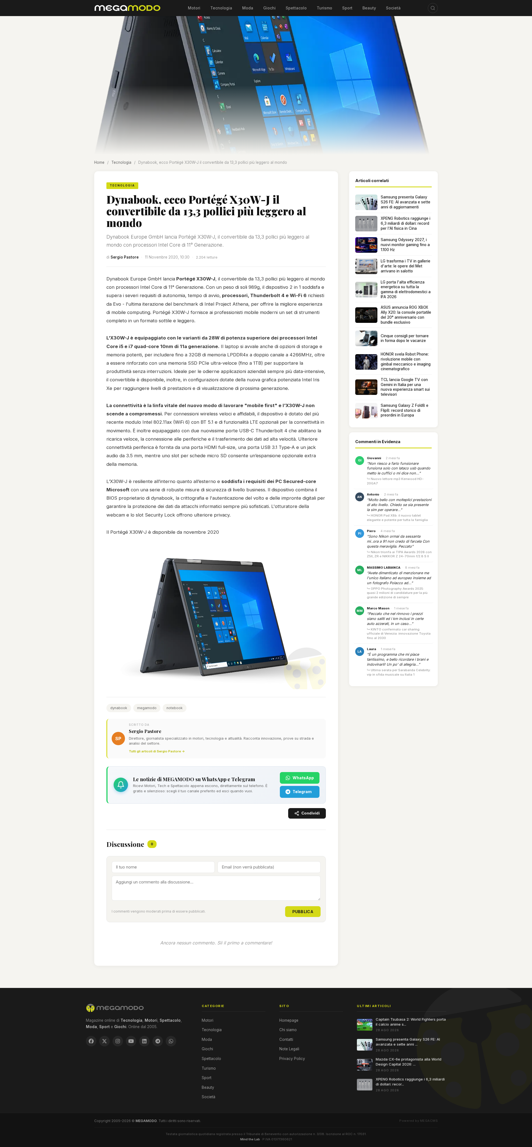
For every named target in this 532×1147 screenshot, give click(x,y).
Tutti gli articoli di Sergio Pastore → (157, 751)
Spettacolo (296, 8)
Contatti (286, 1039)
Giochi (269, 8)
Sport (347, 8)
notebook (175, 708)
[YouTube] (131, 1041)
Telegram (302, 791)
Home (99, 162)
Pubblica (302, 911)
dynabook (118, 708)
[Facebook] (91, 1041)
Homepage (288, 1020)
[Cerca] (433, 8)
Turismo (324, 8)
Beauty (369, 8)
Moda (247, 8)
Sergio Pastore (125, 257)
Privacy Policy (292, 1058)
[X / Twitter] (104, 1041)
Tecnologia (221, 8)
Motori (194, 8)
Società (393, 8)
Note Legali (289, 1049)
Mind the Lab (250, 1139)
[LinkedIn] (144, 1041)
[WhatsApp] (171, 1041)
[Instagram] (117, 1041)
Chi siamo (288, 1030)
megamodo (147, 708)
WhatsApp (303, 777)
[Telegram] (157, 1041)
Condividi (310, 813)
